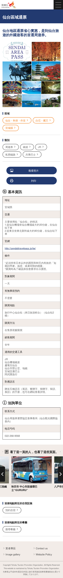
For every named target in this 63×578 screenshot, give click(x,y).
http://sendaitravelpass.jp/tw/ (20, 248)
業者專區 (11, 548)
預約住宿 (10, 510)
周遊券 (9, 147)
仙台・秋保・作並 (15, 120)
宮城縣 (9, 128)
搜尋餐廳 (10, 529)
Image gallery (13, 554)
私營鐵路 (10, 154)
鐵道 (25, 147)
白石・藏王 (42, 120)
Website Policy (44, 554)
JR (39, 147)
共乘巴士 (31, 154)
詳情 (13, 458)
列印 (33, 180)
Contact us (42, 548)
